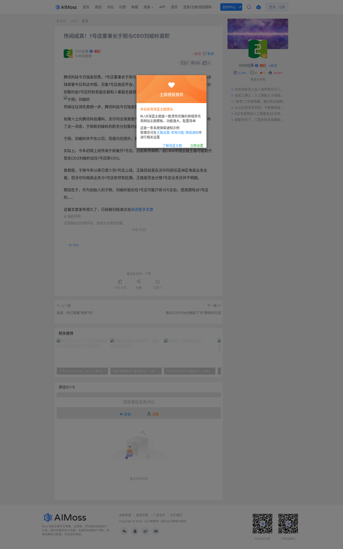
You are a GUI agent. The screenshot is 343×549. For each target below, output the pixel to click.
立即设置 (196, 145)
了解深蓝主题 (172, 145)
